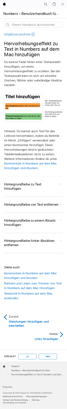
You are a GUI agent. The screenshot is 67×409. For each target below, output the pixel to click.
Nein (48, 356)
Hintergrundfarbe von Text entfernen (31, 204)
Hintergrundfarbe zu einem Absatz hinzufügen (30, 222)
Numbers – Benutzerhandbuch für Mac (34, 14)
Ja (27, 356)
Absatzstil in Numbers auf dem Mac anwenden (28, 296)
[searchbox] (33, 24)
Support (15, 366)
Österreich (8, 387)
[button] (45, 4)
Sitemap (35, 400)
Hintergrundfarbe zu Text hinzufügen (22, 186)
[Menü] (62, 4)
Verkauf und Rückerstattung (15, 400)
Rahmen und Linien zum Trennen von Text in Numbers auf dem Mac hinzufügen (33, 286)
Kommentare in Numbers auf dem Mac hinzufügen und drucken (30, 275)
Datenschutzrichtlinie (13, 396)
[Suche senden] (8, 25)
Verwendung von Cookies (14, 402)
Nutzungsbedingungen (36, 396)
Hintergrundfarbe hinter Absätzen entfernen (29, 243)
